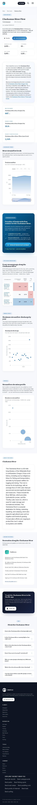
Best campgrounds (23, 779)
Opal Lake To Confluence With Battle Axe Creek (15, 574)
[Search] (28, 3)
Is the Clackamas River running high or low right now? (17, 638)
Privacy (4, 770)
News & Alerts (5, 749)
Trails (3, 737)
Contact (4, 772)
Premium (4, 766)
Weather (4, 756)
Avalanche (4, 716)
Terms (3, 768)
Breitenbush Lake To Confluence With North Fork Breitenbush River (16, 558)
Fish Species (5, 751)
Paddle (4, 726)
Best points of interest (12, 788)
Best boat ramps (10, 785)
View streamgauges (19, 38)
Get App (22, 3)
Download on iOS (9, 699)
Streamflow (5, 710)
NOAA (9, 801)
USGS (6, 801)
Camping (4, 730)
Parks (3, 735)
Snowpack (4, 707)
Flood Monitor (5, 753)
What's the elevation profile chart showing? (17, 667)
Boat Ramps (5, 733)
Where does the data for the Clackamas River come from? (18, 646)
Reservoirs (4, 712)
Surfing (4, 739)
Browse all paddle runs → (11, 581)
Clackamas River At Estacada (7, 294)
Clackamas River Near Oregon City (18, 84)
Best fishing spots (20, 782)
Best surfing (9, 791)
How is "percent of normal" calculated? (16, 653)
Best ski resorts (10, 779)
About (3, 763)
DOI (17, 801)
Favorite (7, 38)
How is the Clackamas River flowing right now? (18, 631)
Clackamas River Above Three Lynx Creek (17, 136)
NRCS (12, 801)
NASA (15, 801)
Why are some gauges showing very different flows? (18, 660)
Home (3, 11)
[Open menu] (33, 3)
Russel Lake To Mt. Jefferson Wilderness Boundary (17, 567)
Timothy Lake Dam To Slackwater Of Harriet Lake (16, 570)
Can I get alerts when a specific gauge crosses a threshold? (18, 674)
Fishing (4, 728)
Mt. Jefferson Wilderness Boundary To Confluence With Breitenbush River (18, 563)
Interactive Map (6, 747)
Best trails (25, 788)
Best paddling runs (24, 785)
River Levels (9, 11)
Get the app (11, 608)
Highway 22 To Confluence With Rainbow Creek (16, 577)
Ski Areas (4, 724)
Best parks (8, 782)
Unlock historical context (19, 245)
